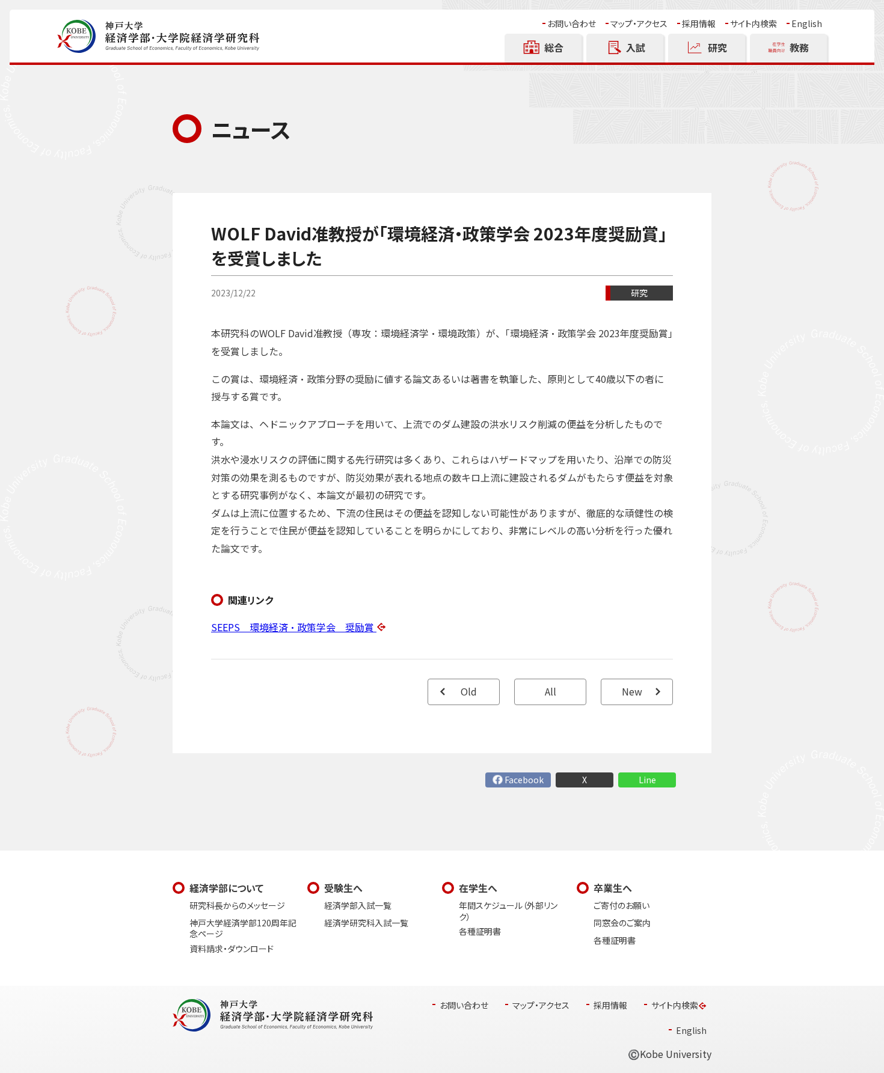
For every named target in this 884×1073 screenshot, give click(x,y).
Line (647, 780)
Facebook (524, 780)
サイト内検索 (753, 24)
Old (469, 691)
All (550, 691)
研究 (639, 293)
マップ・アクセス (639, 24)
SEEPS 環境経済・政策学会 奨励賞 (293, 627)
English (806, 24)
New (632, 691)
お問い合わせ (571, 24)
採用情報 (699, 24)
